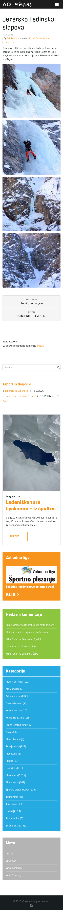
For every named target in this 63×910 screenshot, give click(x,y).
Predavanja (11, 753)
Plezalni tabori (13, 739)
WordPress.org (13, 875)
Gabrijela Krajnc (14, 38)
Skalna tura (12, 775)
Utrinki (31, 38)
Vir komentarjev (14, 867)
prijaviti (40, 345)
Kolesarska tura (14, 710)
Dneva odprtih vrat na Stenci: (19, 396)
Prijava (9, 853)
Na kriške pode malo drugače (39, 624)
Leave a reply (10, 42)
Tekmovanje (12, 796)
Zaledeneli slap (43, 38)
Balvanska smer (14, 703)
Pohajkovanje (13, 746)
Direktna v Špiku (29, 646)
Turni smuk (11, 804)
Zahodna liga (18, 557)
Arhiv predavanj (14, 696)
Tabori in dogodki (17, 384)
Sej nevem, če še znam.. (37, 632)
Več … (7, 400)
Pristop (9, 760)
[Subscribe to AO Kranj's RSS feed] (31, 905)
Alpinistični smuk (14, 681)
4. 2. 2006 (8, 34)
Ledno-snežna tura (16, 724)
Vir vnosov (11, 860)
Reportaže (11, 768)
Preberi (17, 536)
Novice (9, 732)
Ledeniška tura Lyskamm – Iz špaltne (31, 505)
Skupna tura (12, 782)
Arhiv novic (11, 688)
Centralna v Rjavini (31, 639)
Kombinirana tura (15, 717)
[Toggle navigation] (56, 4)
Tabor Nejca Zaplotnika (17, 390)
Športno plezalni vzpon (17, 789)
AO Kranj (17, 4)
